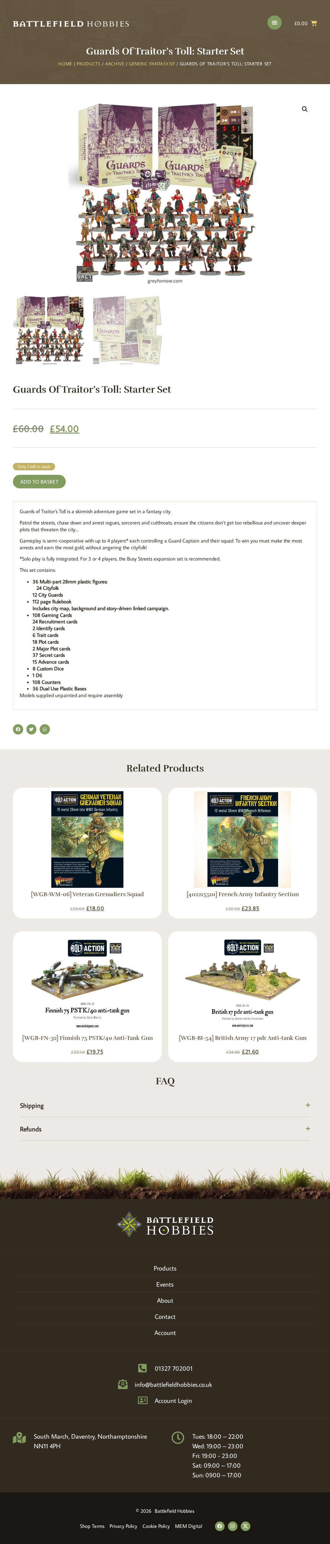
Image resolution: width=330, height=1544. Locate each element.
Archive (114, 64)
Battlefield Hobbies (174, 1511)
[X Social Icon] (245, 1526)
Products (89, 64)
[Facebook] (220, 1526)
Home (65, 64)
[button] (305, 109)
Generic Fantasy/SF (152, 64)
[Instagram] (233, 1526)
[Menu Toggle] (274, 22)
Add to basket (39, 481)
